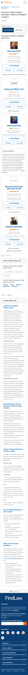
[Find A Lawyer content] (25, 648)
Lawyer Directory (5, 6)
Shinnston (5, 284)
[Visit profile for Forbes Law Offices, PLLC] (14, 83)
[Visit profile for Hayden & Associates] (14, 221)
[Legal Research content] (25, 657)
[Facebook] (2, 632)
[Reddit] (23, 632)
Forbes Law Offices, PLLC (14, 89)
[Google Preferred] (2, 637)
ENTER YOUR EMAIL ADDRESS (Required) (11, 620)
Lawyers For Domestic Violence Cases (10, 306)
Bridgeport (18, 284)
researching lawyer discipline (13, 558)
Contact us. (16, 610)
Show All (3, 295)
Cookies (23, 671)
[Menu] (2, 2)
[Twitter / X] (12, 632)
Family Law (19, 272)
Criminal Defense (8, 272)
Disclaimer (15, 671)
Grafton (12, 284)
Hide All (9, 295)
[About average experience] (20, 251)
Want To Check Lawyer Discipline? (11, 544)
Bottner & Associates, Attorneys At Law (14, 187)
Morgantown (6, 286)
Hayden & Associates (14, 226)
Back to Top (15, 591)
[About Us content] (25, 643)
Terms (3, 671)
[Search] (25, 2)
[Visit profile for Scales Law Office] (14, 119)
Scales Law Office (14, 125)
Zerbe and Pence (14, 51)
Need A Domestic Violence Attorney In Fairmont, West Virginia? (12, 406)
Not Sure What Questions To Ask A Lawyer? (12, 510)
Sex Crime (6, 275)
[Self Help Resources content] (25, 653)
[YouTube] (7, 632)
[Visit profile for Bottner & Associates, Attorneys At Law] (14, 180)
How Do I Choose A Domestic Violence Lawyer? (13, 450)
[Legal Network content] (25, 662)
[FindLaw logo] (9, 2)
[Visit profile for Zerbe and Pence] (14, 45)
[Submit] (25, 623)
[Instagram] (18, 632)
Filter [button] (4, 20)
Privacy (9, 671)
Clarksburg (14, 286)
